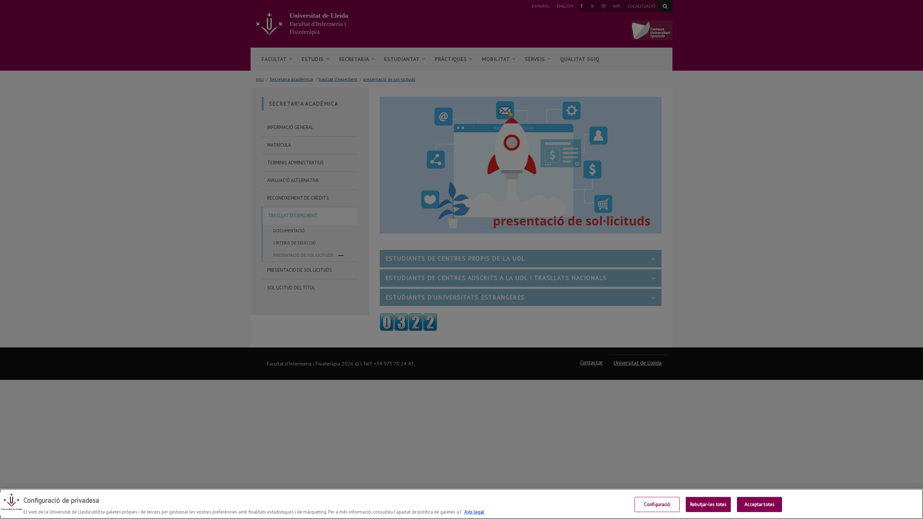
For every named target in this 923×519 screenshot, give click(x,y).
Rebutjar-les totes (708, 504)
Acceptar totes (759, 504)
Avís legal (474, 512)
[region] (461, 504)
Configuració (657, 504)
